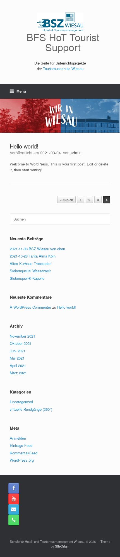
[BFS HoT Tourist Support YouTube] (13, 499)
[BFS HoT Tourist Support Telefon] (13, 520)
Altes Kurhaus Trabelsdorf (31, 263)
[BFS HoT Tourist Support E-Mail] (13, 509)
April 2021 (18, 365)
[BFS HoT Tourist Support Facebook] (13, 488)
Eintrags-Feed (21, 445)
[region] (60, 116)
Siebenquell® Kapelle (27, 278)
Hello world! (24, 146)
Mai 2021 (17, 358)
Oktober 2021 (21, 343)
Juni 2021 (17, 350)
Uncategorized (21, 401)
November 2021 (22, 336)
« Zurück (66, 200)
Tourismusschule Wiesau (63, 68)
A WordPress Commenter (30, 307)
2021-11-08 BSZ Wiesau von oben (37, 248)
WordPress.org (22, 460)
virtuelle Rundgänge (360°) (31, 409)
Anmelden (18, 438)
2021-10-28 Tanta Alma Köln (33, 256)
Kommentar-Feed (23, 452)
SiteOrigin (62, 546)
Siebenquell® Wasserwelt (30, 270)
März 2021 (18, 372)
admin (76, 152)
